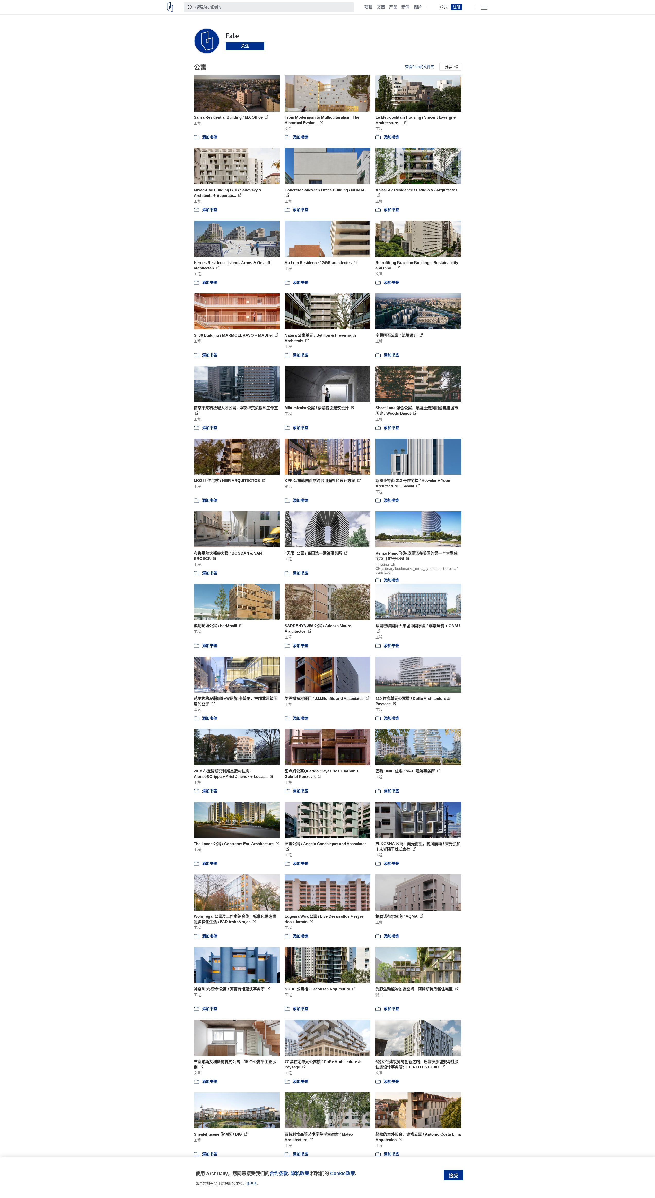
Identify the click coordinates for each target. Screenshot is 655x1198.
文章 (381, 7)
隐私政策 (300, 1173)
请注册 (251, 1183)
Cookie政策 (342, 1173)
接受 (453, 1175)
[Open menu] (484, 7)
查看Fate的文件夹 (419, 67)
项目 (368, 7)
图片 (418, 7)
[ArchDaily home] (170, 7)
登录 (444, 7)
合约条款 (278, 1173)
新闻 (405, 7)
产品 (393, 7)
